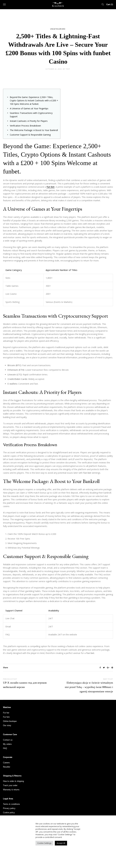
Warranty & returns (11, 789)
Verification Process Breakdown (25, 125)
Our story (7, 725)
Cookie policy (9, 812)
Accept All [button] (61, 843)
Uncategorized (57, 29)
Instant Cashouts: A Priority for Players (29, 121)
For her (6, 713)
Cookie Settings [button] (44, 843)
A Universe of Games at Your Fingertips (29, 108)
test (68, 69)
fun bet (51, 186)
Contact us (8, 740)
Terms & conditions (11, 804)
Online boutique (10, 721)
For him (6, 717)
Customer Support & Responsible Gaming (30, 134)
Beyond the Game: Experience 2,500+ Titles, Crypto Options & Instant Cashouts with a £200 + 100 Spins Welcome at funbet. (34, 100)
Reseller (6, 767)
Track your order (10, 785)
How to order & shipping (13, 781)
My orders (7, 744)
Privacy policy (9, 808)
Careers (6, 763)
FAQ (5, 748)
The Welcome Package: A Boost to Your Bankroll (34, 130)
